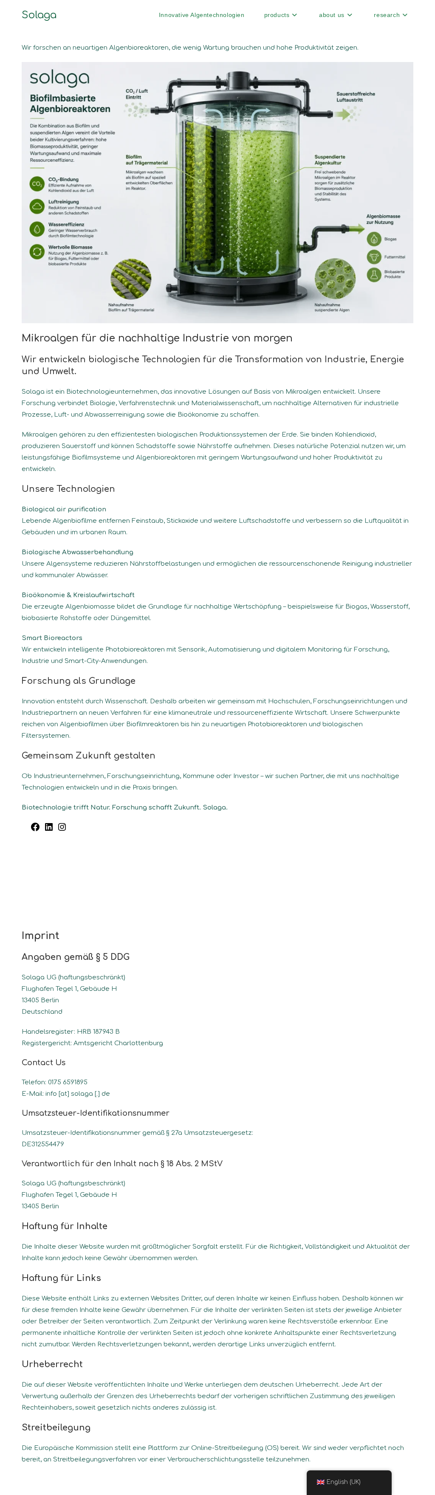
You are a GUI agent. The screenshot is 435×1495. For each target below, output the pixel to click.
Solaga (39, 15)
